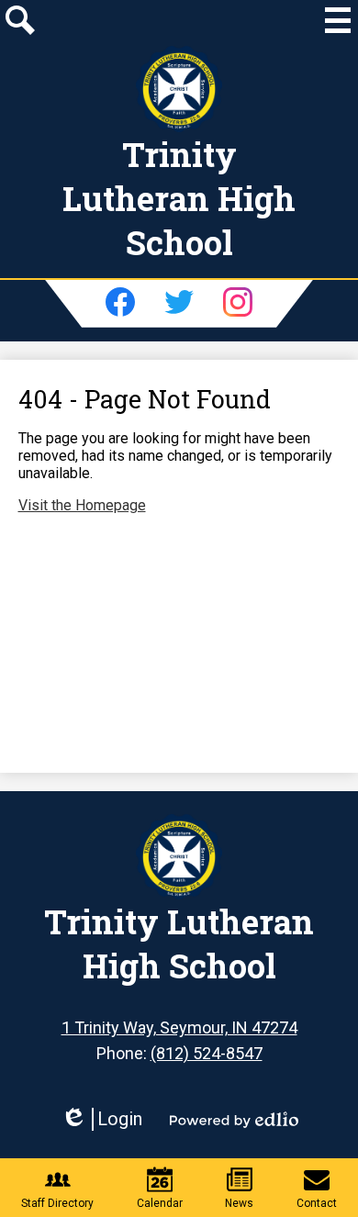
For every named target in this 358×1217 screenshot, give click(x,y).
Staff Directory (57, 1203)
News (239, 1203)
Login (101, 1119)
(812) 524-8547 (207, 1053)
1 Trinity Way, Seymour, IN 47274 (179, 1027)
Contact (316, 1203)
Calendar (160, 1203)
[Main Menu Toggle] (338, 20)
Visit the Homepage (82, 505)
